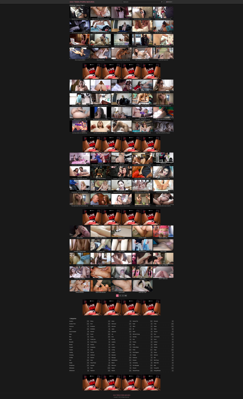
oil (142, 329)
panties (142, 342)
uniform (163, 342)
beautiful (79, 342)
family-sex (100, 339)
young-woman (163, 370)
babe (79, 334)
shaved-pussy (142, 370)
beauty (79, 344)
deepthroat (79, 365)
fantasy (100, 344)
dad (79, 360)
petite (142, 349)
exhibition (100, 329)
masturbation (121, 360)
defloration (79, 368)
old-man (142, 336)
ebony (100, 321)
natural (121, 370)
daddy (79, 362)
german (100, 352)
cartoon (79, 349)
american (79, 326)
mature (121, 362)
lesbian (121, 347)
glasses (100, 357)
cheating (79, 355)
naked (121, 368)
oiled (142, 331)
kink (121, 336)
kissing (121, 339)
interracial (121, 323)
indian (121, 321)
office (142, 326)
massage (121, 357)
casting (79, 352)
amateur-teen (79, 323)
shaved (142, 368)
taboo (163, 326)
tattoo (163, 329)
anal (79, 329)
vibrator (163, 347)
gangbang (100, 347)
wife (163, 365)
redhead (142, 357)
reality (142, 355)
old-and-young (142, 334)
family (100, 336)
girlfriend (100, 355)
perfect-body (142, 347)
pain (142, 339)
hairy (100, 360)
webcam (163, 355)
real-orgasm (142, 352)
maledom (121, 355)
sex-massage (142, 365)
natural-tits (142, 321)
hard (100, 368)
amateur (79, 321)
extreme (100, 331)
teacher (163, 331)
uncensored (163, 336)
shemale (163, 321)
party (142, 344)
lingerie (121, 352)
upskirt (163, 344)
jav (121, 334)
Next (126, 295)
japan (121, 329)
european (100, 326)
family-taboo (100, 342)
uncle (163, 339)
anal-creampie (79, 331)
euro (100, 323)
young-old (163, 368)
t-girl (163, 323)
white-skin (163, 362)
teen (163, 334)
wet (163, 357)
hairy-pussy (100, 362)
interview (121, 326)
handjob (100, 365)
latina (121, 344)
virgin (163, 349)
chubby (79, 357)
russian (142, 360)
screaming (142, 362)
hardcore (100, 370)
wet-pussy (163, 360)
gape (100, 349)
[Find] (161, 2)
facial (100, 334)
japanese (121, 331)
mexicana (121, 365)
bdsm (79, 339)
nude (142, 323)
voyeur (163, 352)
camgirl (79, 347)
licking (121, 349)
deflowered (79, 370)
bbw (79, 336)
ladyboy (121, 342)
